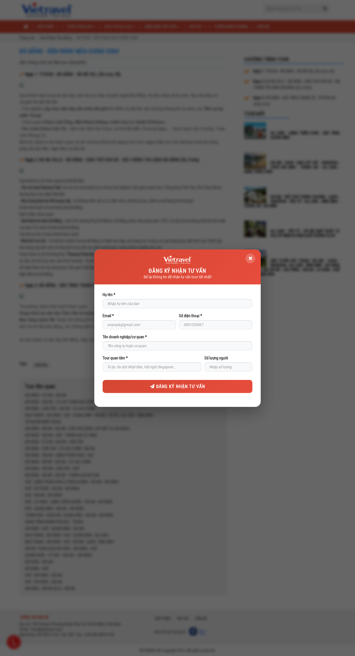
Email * (108, 316)
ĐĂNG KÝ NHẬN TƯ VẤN (180, 386)
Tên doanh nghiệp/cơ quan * (125, 337)
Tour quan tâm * (115, 358)
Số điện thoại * (190, 316)
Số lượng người (216, 358)
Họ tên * (109, 295)
